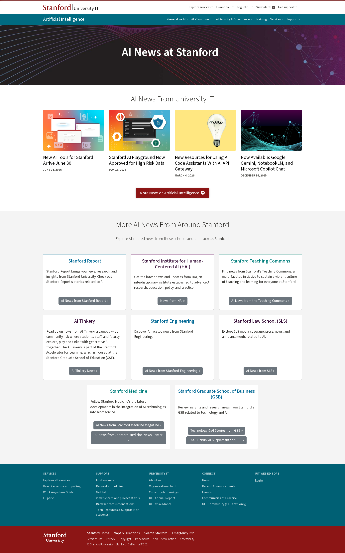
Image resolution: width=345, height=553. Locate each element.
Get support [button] (286, 7)
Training (261, 19)
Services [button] (275, 19)
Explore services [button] (200, 7)
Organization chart (162, 486)
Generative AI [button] (176, 19)
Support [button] (292, 19)
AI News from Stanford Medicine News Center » (129, 437)
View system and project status (118, 498)
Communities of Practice (219, 498)
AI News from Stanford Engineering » (172, 370)
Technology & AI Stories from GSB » (216, 430)
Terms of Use (94, 539)
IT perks (49, 498)
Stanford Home (98, 533)
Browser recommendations (115, 504)
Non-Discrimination (164, 539)
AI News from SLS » (260, 370)
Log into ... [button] (244, 7)
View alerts (266, 7)
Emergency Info (183, 533)
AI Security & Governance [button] (233, 19)
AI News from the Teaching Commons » (260, 300)
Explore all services (56, 480)
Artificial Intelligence (63, 19)
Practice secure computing (62, 486)
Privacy (110, 539)
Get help (102, 492)
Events (207, 492)
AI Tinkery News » (85, 370)
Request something (110, 486)
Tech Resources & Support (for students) (117, 512)
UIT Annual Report (162, 498)
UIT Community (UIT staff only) (224, 504)
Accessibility (187, 539)
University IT (86, 8)
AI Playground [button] (200, 19)
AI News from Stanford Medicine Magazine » (128, 425)
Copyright (125, 539)
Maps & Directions (127, 533)
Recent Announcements (219, 486)
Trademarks (142, 539)
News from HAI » (172, 300)
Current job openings (164, 492)
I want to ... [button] (223, 7)
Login (259, 480)
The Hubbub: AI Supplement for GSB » (216, 440)
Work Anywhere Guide (58, 492)
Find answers (105, 480)
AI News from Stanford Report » (84, 300)
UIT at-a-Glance (160, 504)
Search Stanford (156, 533)
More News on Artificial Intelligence (169, 193)
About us (155, 480)
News (206, 480)
